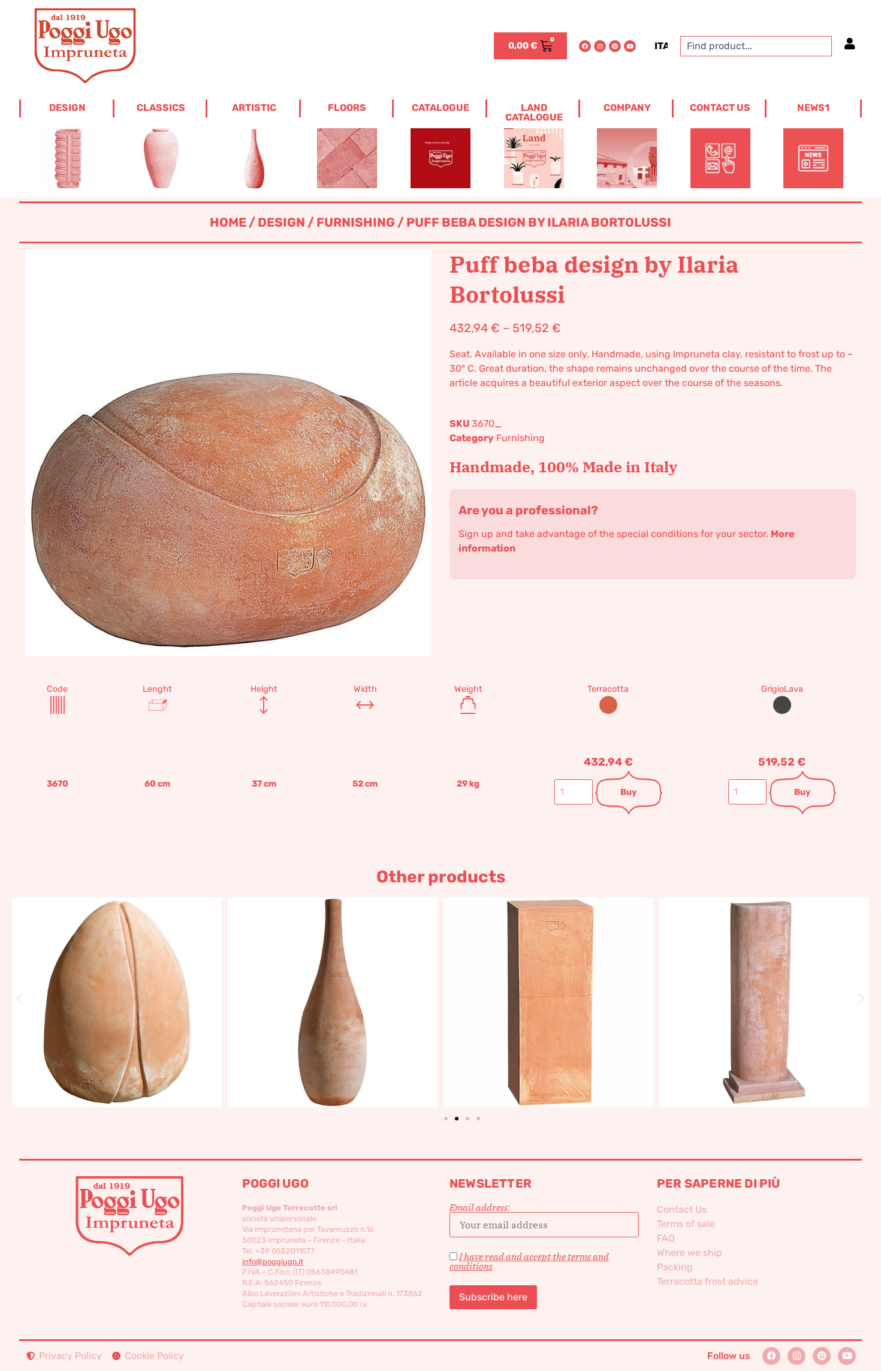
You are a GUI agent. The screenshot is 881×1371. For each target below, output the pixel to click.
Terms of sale (686, 1224)
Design (281, 222)
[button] (19, 997)
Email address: (479, 1208)
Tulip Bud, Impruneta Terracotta (764, 982)
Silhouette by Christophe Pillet (117, 982)
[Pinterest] (615, 46)
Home (228, 222)
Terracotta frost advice (707, 1281)
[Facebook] (585, 46)
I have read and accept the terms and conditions (529, 1261)
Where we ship (689, 1252)
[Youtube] (630, 46)
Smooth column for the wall (548, 982)
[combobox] (756, 46)
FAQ (666, 1238)
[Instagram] (600, 46)
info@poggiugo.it (272, 1261)
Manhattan (333, 982)
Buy (628, 792)
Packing (675, 1267)
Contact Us (682, 1209)
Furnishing (355, 222)
